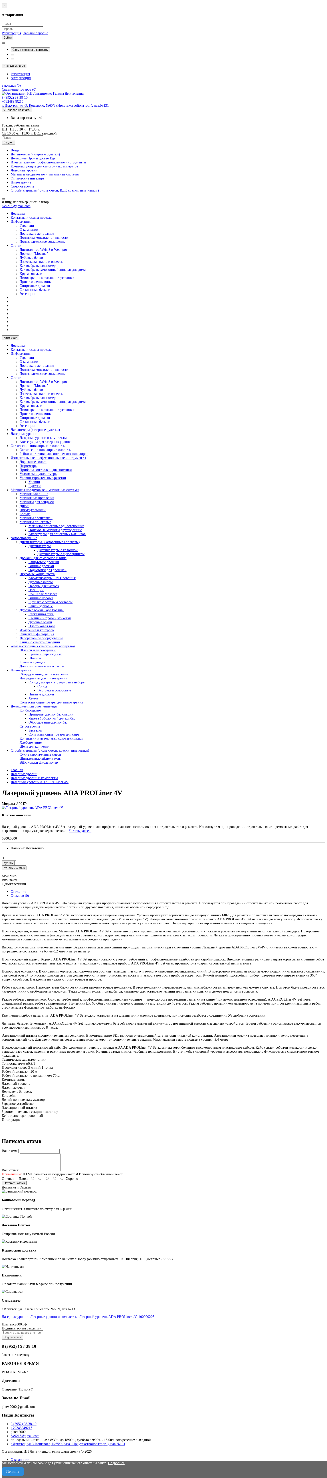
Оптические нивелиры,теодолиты (45, 450)
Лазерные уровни (24, 170)
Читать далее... (80, 831)
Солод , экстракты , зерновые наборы (56, 682)
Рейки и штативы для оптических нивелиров (54, 454)
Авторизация (21, 78)
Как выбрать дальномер (38, 265)
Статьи (16, 245)
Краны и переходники (45, 654)
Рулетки (34, 486)
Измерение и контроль (37, 630)
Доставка (18, 213)
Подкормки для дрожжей (47, 570)
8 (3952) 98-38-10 (23, 1424)
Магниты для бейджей (37, 502)
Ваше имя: (10, 1151)
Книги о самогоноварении (40, 642)
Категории (10, 337)
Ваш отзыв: (10, 1170)
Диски (24, 506)
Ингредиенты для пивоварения (43, 678)
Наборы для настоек (43, 586)
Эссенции (27, 294)
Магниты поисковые (35, 522)
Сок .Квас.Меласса (42, 594)
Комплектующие (32, 662)
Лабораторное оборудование (41, 638)
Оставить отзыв (14, 1183)
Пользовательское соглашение (42, 241)
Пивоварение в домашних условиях (47, 277)
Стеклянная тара (41, 614)
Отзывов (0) (20, 895)
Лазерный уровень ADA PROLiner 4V (108, 1317)
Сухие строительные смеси (40, 754)
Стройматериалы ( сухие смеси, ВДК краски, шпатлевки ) (55, 190)
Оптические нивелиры (28, 178)
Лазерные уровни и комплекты (43, 438)
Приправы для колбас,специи (50, 714)
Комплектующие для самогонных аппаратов (44, 166)
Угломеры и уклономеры (38, 474)
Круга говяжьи (31, 273)
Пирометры (28, 466)
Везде (15, 150)
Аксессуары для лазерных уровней (46, 442)
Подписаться (12, 1337)
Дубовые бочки (31, 257)
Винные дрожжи (41, 566)
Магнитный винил (34, 494)
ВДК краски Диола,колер (39, 762)
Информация (20, 221)
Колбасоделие (30, 710)
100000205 (146, 1317)
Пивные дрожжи (41, 694)
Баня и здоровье (40, 606)
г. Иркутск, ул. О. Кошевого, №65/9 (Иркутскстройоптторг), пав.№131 (55, 105)
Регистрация (11, 33)
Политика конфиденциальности (44, 237)
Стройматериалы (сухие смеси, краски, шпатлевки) (50, 750)
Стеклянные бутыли (35, 290)
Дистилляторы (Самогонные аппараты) (50, 542)
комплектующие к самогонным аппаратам (43, 646)
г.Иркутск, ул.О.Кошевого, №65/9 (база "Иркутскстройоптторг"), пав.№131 (68, 1444)
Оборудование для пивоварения (44, 674)
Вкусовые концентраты (37, 574)
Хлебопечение (31, 742)
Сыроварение (30, 726)
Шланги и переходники (38, 650)
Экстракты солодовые (54, 690)
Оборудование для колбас (47, 722)
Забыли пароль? (35, 33)
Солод (42, 686)
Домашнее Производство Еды (33, 158)
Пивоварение (21, 182)
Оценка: (8, 1178)
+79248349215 (21, 1428)
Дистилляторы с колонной (57, 550)
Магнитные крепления (37, 498)
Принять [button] (12, 1471)
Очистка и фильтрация (37, 634)
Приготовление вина (36, 281)
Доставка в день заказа (37, 233)
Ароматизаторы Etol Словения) (52, 578)
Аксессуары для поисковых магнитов (57, 534)
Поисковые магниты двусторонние (55, 530)
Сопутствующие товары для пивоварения (51, 702)
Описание (18, 891)
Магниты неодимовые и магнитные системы (45, 174)
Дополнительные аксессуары (42, 666)
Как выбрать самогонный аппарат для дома (53, 269)
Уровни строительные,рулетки (43, 478)
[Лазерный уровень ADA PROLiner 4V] (32, 807)
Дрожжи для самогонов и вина (43, 558)
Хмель (33, 698)
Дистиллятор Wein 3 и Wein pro (43, 249)
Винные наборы (40, 598)
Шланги (34, 658)
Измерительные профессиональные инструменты (48, 162)
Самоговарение (22, 186)
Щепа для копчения (34, 746)
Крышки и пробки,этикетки (49, 618)
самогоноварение (24, 538)
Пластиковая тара (41, 626)
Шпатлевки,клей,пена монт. (41, 758)
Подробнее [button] (116, 1463)
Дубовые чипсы (40, 582)
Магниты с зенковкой (36, 518)
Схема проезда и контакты (30, 49)
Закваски (35, 730)
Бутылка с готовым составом (50, 602)
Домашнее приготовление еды (34, 706)
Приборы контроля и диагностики (46, 470)
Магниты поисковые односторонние (56, 526)
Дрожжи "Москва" (34, 253)
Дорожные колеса (33, 462)
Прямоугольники (33, 510)
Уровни (34, 482)
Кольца (25, 514)
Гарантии (27, 225)
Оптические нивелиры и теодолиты (38, 446)
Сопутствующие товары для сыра (53, 734)
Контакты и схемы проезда (31, 217)
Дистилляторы (39, 546)
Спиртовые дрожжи (35, 285)
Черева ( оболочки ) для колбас (51, 718)
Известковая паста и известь (41, 261)
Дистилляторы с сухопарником (61, 554)
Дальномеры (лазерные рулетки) (35, 154)
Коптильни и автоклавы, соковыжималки (51, 738)
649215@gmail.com (16, 206)
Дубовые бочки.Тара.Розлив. (42, 610)
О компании (29, 229)
